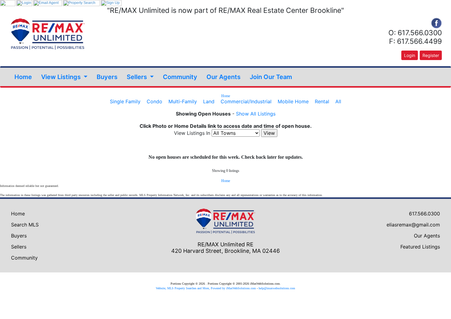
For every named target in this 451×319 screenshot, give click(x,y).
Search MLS (25, 225)
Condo (154, 101)
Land (208, 101)
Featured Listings (420, 247)
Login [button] (409, 55)
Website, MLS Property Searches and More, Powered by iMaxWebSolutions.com (206, 288)
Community (180, 77)
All (338, 101)
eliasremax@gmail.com (413, 225)
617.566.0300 (424, 214)
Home (23, 77)
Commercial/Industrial (246, 101)
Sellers (18, 247)
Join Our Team (271, 77)
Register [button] (430, 55)
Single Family (125, 101)
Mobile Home (293, 101)
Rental (322, 101)
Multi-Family (182, 101)
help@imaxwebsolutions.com (277, 288)
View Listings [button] (61, 77)
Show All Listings (256, 114)
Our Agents (223, 77)
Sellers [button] (137, 77)
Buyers (107, 77)
